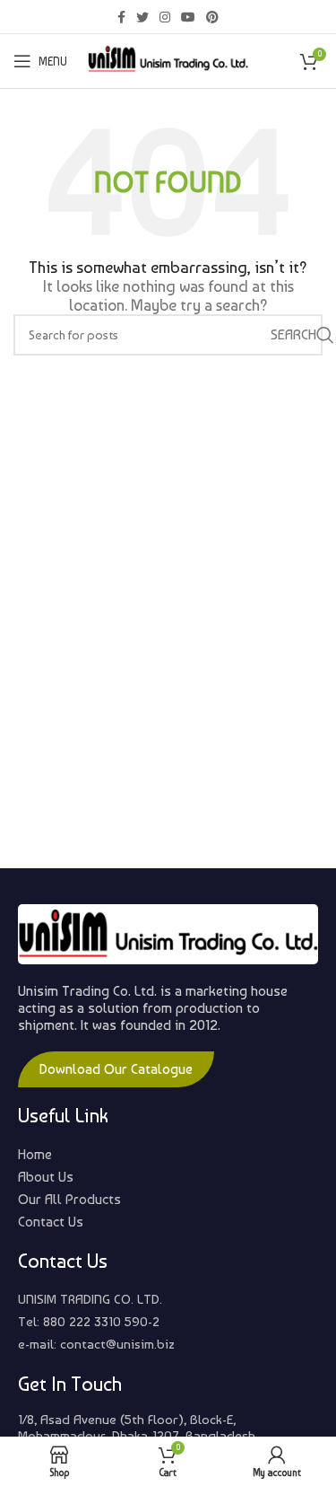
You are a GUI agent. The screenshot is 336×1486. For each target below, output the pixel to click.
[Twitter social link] (142, 17)
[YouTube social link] (188, 17)
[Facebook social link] (121, 17)
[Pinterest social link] (212, 17)
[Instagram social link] (165, 17)
